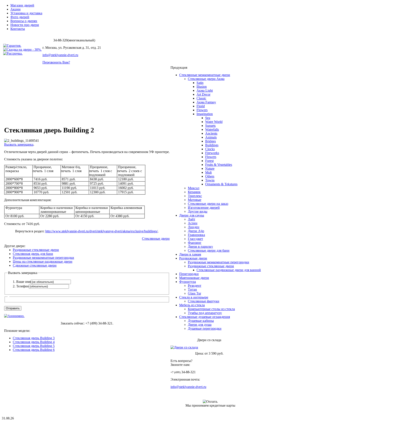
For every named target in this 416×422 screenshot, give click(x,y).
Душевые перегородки (204, 328)
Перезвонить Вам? (56, 62)
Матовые (194, 200)
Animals (211, 137)
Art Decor (203, 94)
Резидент (194, 285)
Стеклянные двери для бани (208, 250)
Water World (214, 122)
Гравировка (196, 235)
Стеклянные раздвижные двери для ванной (229, 270)
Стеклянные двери (156, 238)
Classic (201, 98)
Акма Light (205, 90)
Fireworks (212, 153)
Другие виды (197, 211)
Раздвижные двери (193, 258)
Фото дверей (19, 17)
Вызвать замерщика (18, 144)
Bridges (210, 141)
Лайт (191, 219)
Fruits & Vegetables (218, 164)
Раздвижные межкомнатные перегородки (43, 257)
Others (209, 176)
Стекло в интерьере (193, 297)
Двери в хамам (190, 254)
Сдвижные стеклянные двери (35, 265)
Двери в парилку (200, 246)
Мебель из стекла (192, 305)
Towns (209, 180)
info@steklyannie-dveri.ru (60, 55)
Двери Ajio (196, 231)
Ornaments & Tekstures (221, 184)
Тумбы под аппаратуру (205, 313)
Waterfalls (212, 129)
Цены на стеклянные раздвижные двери (42, 261)
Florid (201, 106)
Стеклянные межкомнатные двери (204, 75)
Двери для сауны (191, 215)
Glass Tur (194, 293)
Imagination (205, 114)
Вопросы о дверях (23, 21)
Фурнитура (187, 282)
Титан (192, 289)
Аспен (192, 223)
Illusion (202, 86)
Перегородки (189, 274)
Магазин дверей (22, 5)
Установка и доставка (26, 13)
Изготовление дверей (204, 207)
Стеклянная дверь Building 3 (34, 338)
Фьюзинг (195, 242)
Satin (200, 83)
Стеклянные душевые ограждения (204, 317)
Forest (209, 161)
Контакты (17, 29)
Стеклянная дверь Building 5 (34, 346)
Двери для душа (199, 324)
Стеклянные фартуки (203, 301)
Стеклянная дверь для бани (33, 254)
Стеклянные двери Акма (206, 79)
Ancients (211, 133)
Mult (208, 172)
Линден (193, 227)
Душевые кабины (201, 321)
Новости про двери (24, 25)
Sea (207, 118)
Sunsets (210, 125)
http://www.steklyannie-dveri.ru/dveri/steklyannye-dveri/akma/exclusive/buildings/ (101, 231)
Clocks (210, 149)
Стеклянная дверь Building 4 (34, 342)
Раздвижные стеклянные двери (36, 250)
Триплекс (195, 196)
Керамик (194, 192)
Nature (209, 168)
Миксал (193, 188)
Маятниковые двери (194, 278)
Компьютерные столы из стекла (211, 309)
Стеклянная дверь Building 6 (34, 350)
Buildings (211, 145)
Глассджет (195, 239)
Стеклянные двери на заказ (208, 203)
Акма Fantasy (206, 102)
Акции (15, 9)
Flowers (202, 110)
